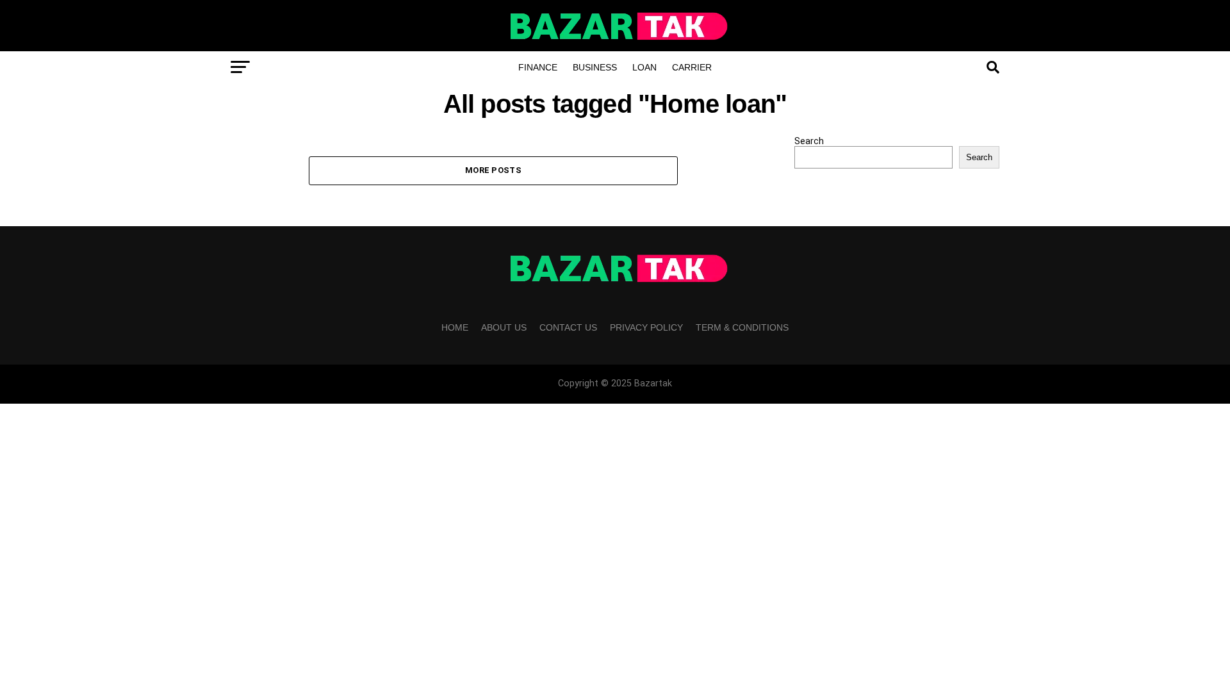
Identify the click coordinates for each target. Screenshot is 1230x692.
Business (595, 67)
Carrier (692, 67)
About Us (504, 327)
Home (454, 327)
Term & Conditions (742, 327)
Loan (644, 67)
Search (809, 141)
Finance (537, 67)
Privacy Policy (646, 327)
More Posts (493, 170)
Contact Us (568, 327)
